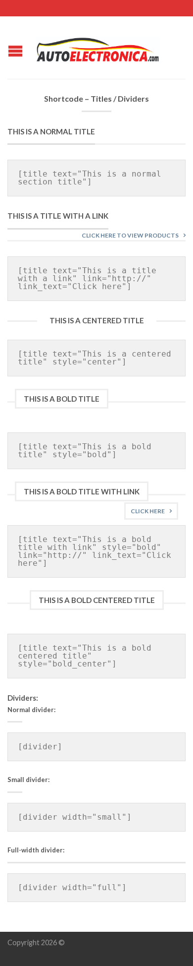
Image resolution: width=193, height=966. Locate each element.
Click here (148, 511)
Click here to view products (130, 235)
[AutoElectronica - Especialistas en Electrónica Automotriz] (98, 47)
